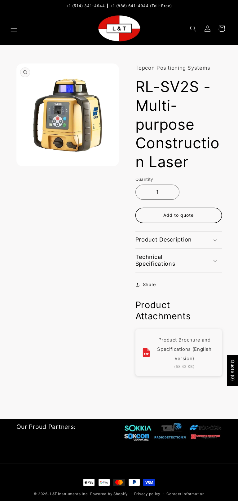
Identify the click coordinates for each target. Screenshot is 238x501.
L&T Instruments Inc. (69, 494)
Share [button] (149, 284)
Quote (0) (233, 370)
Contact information (185, 494)
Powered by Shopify (109, 494)
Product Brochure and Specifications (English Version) (184, 349)
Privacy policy (147, 494)
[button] (14, 28)
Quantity (144, 179)
